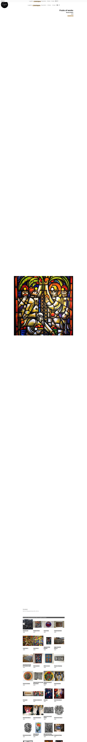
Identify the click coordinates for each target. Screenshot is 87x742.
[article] (28, 626)
